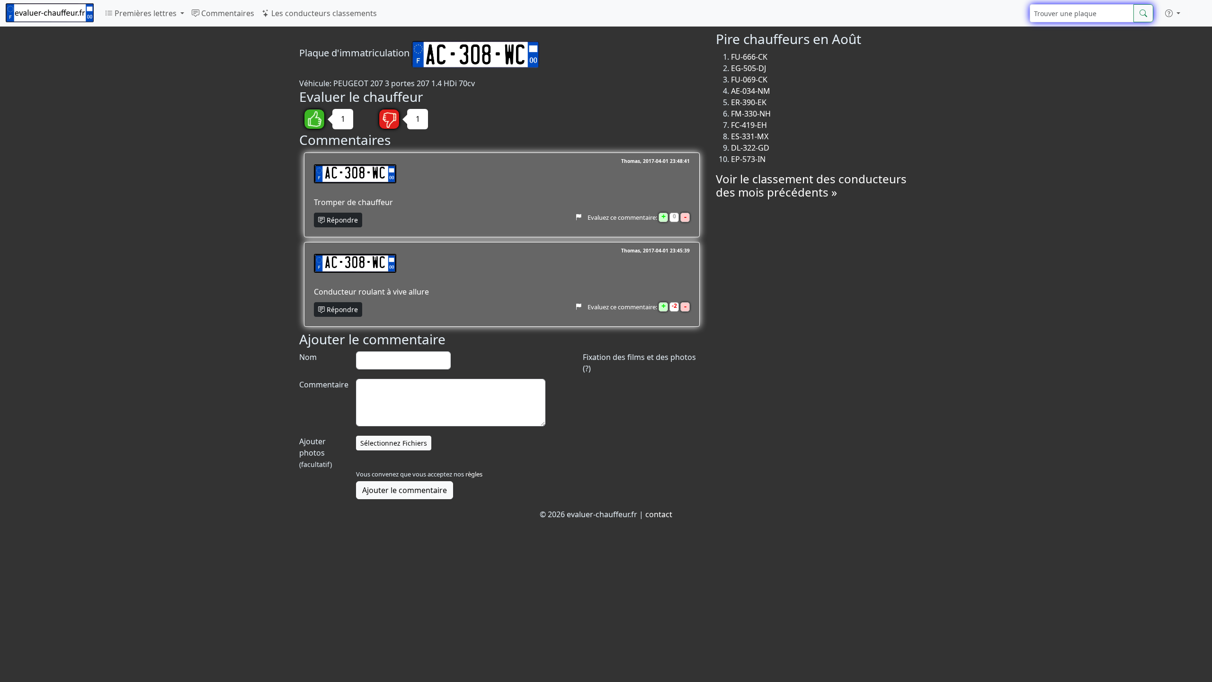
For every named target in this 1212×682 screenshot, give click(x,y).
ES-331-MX (749, 136)
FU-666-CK (749, 57)
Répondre (341, 219)
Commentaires (226, 13)
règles (473, 474)
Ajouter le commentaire (404, 490)
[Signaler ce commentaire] (578, 217)
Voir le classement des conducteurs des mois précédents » (811, 185)
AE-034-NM (750, 91)
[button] (1172, 13)
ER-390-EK (748, 102)
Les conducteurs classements (323, 13)
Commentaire (323, 384)
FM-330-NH (751, 113)
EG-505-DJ (748, 68)
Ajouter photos (315, 452)
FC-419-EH (749, 125)
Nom (308, 357)
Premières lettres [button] (145, 13)
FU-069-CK (749, 79)
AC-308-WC (355, 173)
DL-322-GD (750, 148)
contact (658, 514)
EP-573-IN (748, 159)
